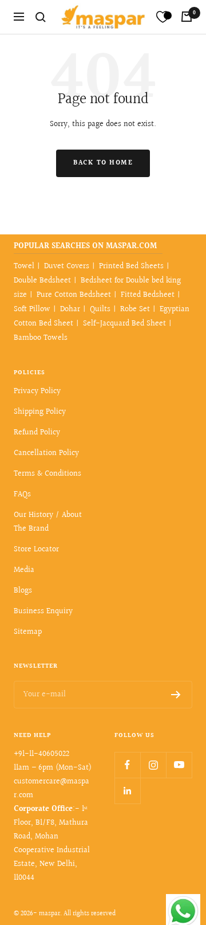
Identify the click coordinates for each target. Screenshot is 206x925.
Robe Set (135, 309)
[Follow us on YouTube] (179, 765)
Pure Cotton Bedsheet (74, 295)
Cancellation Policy (46, 453)
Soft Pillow (32, 309)
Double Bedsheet (42, 281)
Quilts (100, 309)
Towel (24, 266)
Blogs (23, 591)
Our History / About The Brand (48, 522)
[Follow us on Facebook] (127, 765)
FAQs (22, 494)
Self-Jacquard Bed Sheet (124, 324)
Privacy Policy (37, 391)
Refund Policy (37, 432)
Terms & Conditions (47, 474)
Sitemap (28, 632)
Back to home (103, 163)
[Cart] (186, 16)
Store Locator (36, 549)
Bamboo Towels (41, 338)
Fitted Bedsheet (148, 295)
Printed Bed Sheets (131, 266)
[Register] (176, 695)
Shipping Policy (40, 412)
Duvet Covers (66, 266)
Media (24, 570)
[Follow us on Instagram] (153, 765)
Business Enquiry (43, 611)
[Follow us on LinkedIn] (127, 791)
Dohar (70, 309)
